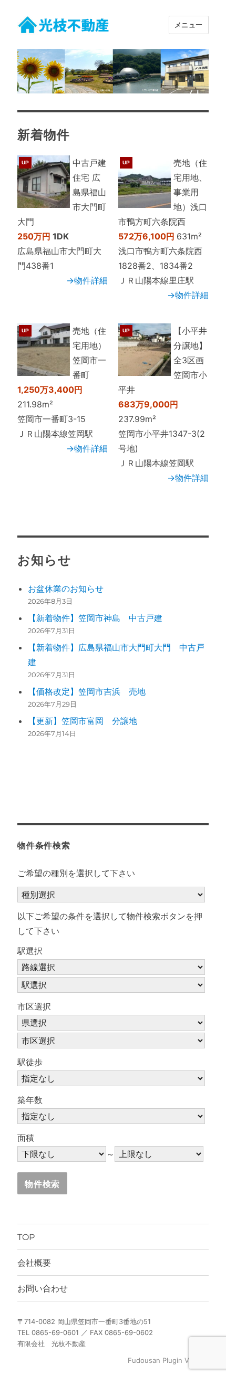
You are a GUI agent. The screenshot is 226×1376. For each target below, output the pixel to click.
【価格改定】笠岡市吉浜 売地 (87, 691)
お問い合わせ (42, 1289)
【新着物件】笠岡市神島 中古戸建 (95, 618)
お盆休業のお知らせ (66, 588)
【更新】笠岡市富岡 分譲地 (82, 721)
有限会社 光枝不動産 (51, 1343)
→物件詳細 (87, 280)
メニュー (188, 24)
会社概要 (34, 1263)
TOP (26, 1237)
